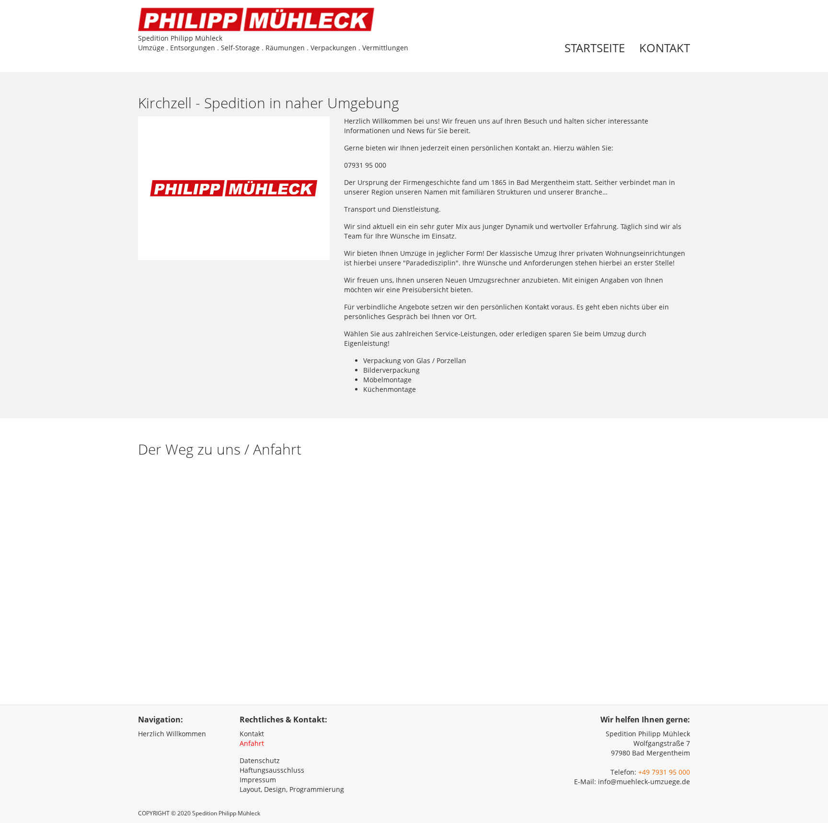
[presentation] (698, 34)
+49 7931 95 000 (664, 772)
